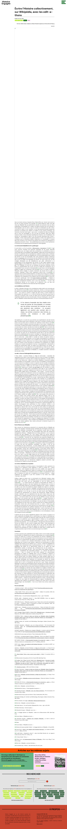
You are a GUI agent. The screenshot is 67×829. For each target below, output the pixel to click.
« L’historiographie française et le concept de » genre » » (38, 640)
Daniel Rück (21, 794)
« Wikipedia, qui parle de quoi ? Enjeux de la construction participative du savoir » (34, 663)
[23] (19, 482)
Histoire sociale (43, 790)
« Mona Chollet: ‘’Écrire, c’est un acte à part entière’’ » (28, 654)
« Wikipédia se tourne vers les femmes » (31, 678)
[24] (40, 498)
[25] (52, 505)
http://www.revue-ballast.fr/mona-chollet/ (26, 593)
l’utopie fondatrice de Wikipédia (39, 278)
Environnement (38, 792)
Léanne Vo (5, 790)
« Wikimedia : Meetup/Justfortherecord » (36, 700)
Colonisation (56, 794)
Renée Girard (10, 790)
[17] (24, 422)
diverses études (18, 263)
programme (21, 258)
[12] (53, 331)
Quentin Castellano (44, 820)
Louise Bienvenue (28, 796)
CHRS (37, 790)
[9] (30, 316)
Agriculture (48, 792)
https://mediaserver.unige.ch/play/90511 (25, 604)
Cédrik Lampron (6, 796)
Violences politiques (53, 790)
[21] (27, 455)
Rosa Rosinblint (14, 794)
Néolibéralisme (38, 794)
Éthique (44, 794)
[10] (53, 322)
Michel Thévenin (17, 790)
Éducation (51, 796)
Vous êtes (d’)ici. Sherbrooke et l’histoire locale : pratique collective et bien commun (42, 758)
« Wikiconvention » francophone (39, 248)
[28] (53, 535)
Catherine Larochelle (16, 765)
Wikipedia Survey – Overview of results (45, 612)
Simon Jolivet (13, 792)
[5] (51, 272)
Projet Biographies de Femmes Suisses (23, 375)
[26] (30, 512)
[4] (38, 269)
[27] (46, 528)
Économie (61, 790)
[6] (47, 276)
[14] (20, 367)
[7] (44, 280)
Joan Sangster (27, 798)
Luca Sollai (30, 790)
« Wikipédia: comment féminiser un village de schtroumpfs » (33, 674)
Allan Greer (18, 798)
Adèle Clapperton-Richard (7, 765)
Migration (62, 792)
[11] (42, 327)
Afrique (44, 796)
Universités (57, 798)
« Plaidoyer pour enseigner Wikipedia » (35, 718)
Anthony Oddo (24, 790)
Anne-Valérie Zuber (19, 20)
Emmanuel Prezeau (15, 796)
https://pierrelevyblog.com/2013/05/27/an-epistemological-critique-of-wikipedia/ (36, 638)
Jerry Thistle (29, 792)
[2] (50, 248)
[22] (41, 471)
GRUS (22, 796)
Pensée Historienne (55, 792)
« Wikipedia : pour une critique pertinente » (34, 690)
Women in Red (18, 370)
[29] (23, 569)
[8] (27, 289)
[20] (36, 450)
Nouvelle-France (42, 798)
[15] (53, 385)
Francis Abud (6, 792)
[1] (36, 223)
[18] (22, 437)
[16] (35, 394)
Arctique (62, 794)
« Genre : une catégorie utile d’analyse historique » (32, 644)
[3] (37, 268)
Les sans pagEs (36, 367)
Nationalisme (38, 796)
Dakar (43, 792)
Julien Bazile (38, 765)
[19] (33, 442)
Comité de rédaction (59, 796)
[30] (30, 582)
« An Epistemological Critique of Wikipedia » (32, 739)
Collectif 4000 (29, 794)
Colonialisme (49, 794)
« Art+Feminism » (42, 389)
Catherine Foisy (8, 798)
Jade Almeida (6, 794)
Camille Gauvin (21, 792)
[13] (27, 335)
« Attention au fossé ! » (21, 667)
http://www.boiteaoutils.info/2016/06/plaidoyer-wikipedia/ (37, 631)
